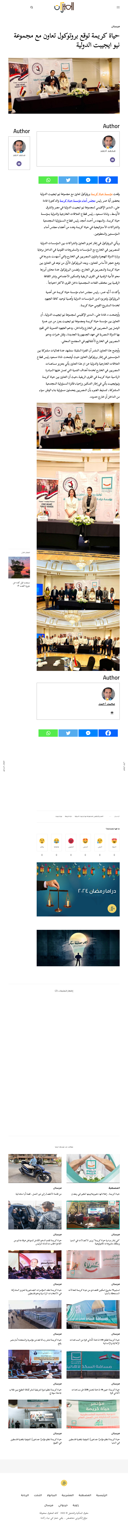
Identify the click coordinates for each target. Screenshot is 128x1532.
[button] (78, 948)
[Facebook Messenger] (88, 180)
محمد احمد (19, 155)
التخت (38, 1495)
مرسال (115, 27)
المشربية (68, 1495)
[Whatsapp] (48, 180)
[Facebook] (108, 180)
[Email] (112, 159)
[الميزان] (64, 7)
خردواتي (63, 1505)
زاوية (76, 1505)
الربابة (25, 1495)
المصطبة (114, 1188)
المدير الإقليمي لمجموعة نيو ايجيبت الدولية (89, 816)
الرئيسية (101, 1495)
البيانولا (52, 1495)
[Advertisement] (78, 774)
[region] (78, 948)
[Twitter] (68, 180)
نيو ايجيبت (58, 816)
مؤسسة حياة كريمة (101, 194)
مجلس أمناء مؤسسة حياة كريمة (77, 201)
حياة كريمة (68, 816)
